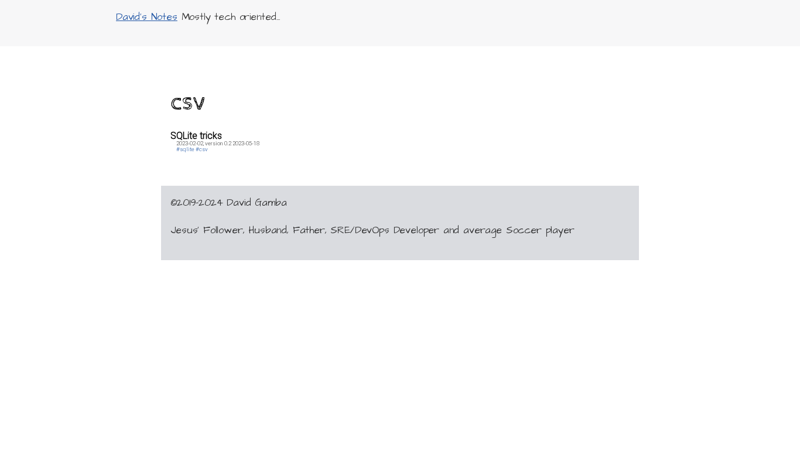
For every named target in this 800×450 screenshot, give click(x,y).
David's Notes (146, 17)
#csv (202, 149)
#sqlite (185, 149)
